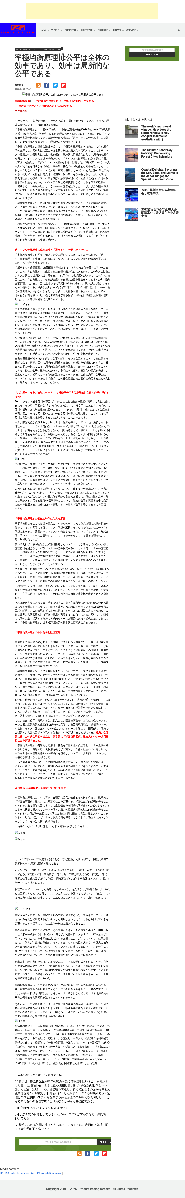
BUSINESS (70, 30)
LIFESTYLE (86, 30)
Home (43, 30)
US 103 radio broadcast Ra (17, 1173)
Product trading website (94, 1189)
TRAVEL (117, 30)
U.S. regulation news (48, 1173)
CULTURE (103, 30)
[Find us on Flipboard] (65, 86)
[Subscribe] (40, 86)
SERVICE (131, 30)
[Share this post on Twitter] (57, 86)
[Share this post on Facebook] (48, 86)
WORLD (55, 30)
